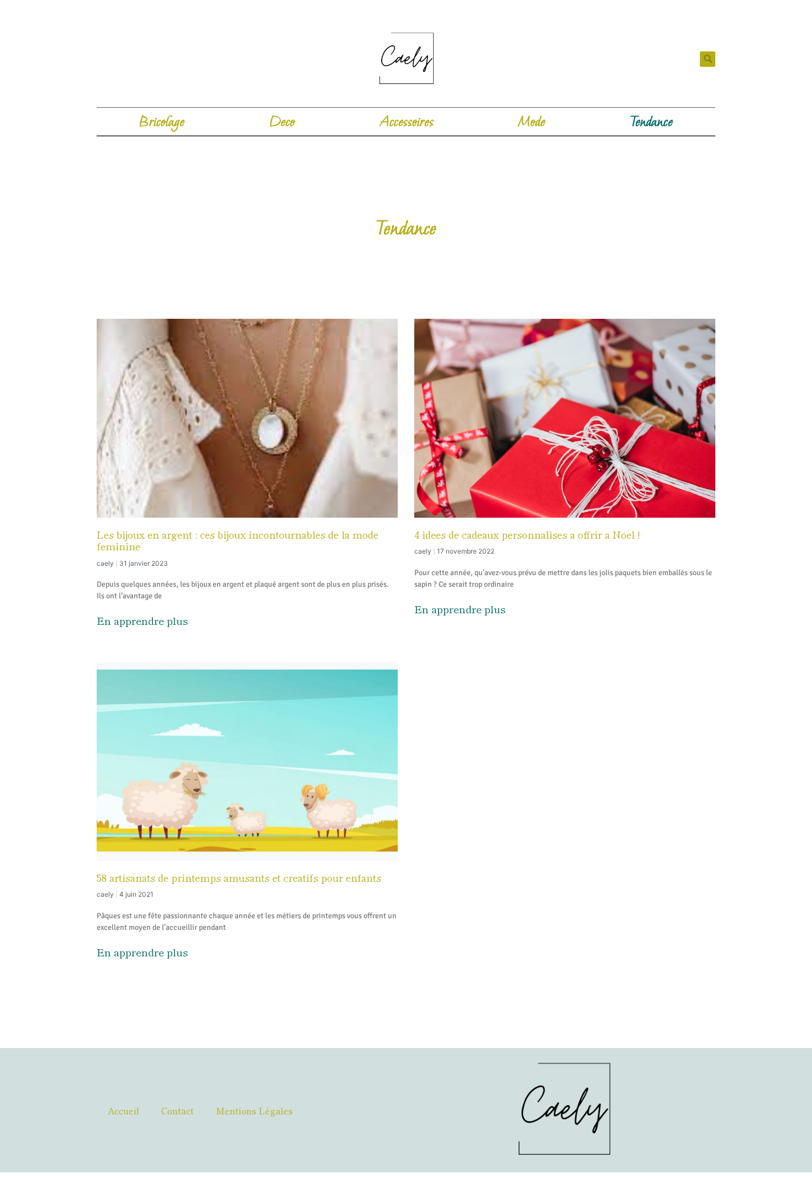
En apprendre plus (142, 620)
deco (282, 121)
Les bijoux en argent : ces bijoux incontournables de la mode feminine (237, 540)
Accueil (123, 1110)
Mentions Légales (254, 1110)
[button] (707, 59)
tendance (651, 121)
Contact (177, 1110)
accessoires (407, 121)
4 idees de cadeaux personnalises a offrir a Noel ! (527, 534)
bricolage (161, 121)
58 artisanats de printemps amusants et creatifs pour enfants (239, 877)
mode (531, 121)
